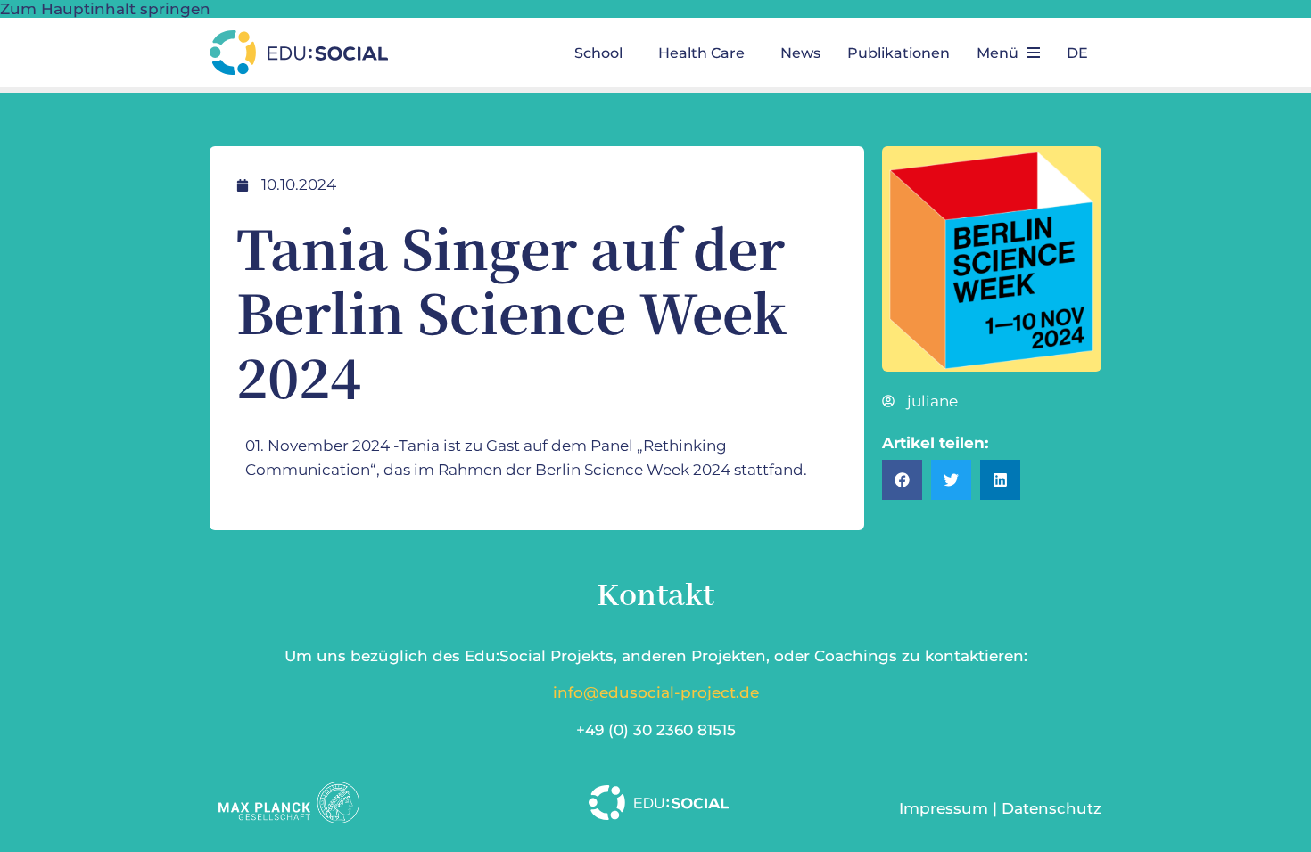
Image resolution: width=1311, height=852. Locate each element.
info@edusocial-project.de (656, 692)
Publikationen (898, 53)
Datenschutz (1051, 808)
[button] (603, 53)
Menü (997, 53)
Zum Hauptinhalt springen (105, 9)
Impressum (943, 808)
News (800, 53)
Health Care (701, 53)
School (598, 53)
